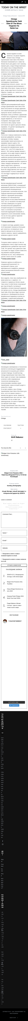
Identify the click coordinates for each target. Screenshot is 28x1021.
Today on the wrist (12, 15)
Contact (2, 865)
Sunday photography (14, 484)
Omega (5, 15)
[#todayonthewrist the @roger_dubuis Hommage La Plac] (14, 656)
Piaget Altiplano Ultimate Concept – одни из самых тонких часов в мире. (14, 605)
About (2, 860)
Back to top (13, 1017)
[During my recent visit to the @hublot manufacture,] (14, 644)
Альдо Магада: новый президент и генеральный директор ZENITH (14, 491)
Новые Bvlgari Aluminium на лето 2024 (3, 992)
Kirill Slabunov (17, 437)
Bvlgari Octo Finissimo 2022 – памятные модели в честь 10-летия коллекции (14, 474)
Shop (2, 874)
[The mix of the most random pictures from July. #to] (14, 681)
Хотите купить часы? (2, 883)
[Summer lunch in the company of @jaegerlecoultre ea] (14, 693)
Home (2, 870)
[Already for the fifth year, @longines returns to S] (14, 668)
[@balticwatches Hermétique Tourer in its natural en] (14, 631)
